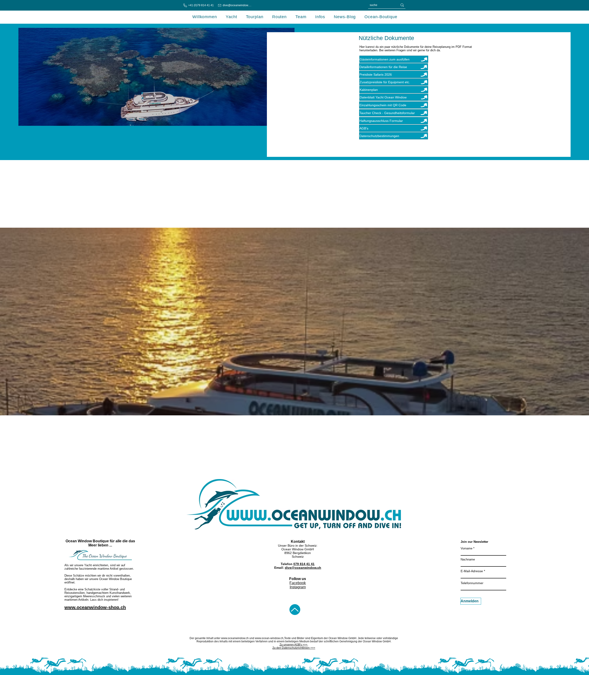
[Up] (294, 609)
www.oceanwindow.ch (235, 638)
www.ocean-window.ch (269, 638)
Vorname (466, 548)
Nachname (468, 559)
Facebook (297, 583)
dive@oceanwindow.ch (303, 567)
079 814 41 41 (304, 564)
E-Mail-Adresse (472, 571)
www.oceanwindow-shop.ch (95, 607)
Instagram (298, 587)
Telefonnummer (472, 583)
